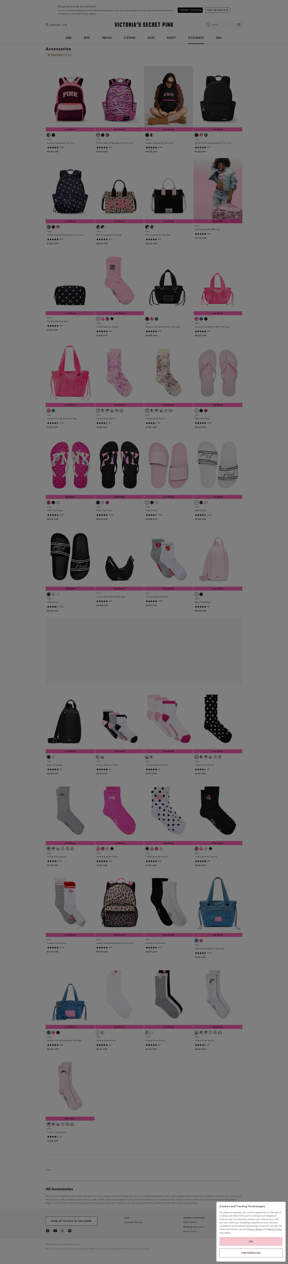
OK (251, 1241)
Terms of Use (275, 1229)
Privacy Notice (254, 1229)
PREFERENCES (251, 1253)
